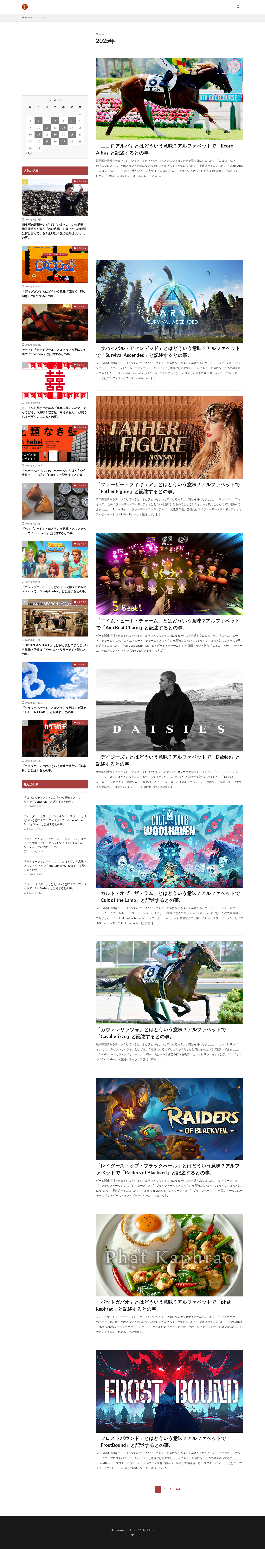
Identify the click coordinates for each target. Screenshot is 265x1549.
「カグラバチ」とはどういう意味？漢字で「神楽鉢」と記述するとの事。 (54, 768)
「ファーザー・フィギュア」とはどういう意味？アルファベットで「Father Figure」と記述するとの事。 (168, 487)
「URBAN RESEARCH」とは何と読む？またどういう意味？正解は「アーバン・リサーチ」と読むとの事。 (55, 649)
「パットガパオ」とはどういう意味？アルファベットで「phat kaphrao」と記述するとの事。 (163, 1305)
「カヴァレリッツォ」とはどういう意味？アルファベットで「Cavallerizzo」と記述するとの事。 (161, 1032)
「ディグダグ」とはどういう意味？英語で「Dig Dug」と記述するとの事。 (53, 294)
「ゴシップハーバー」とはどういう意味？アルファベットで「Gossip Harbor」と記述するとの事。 (55, 589)
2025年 (42, 17)
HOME (28, 17)
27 (63, 141)
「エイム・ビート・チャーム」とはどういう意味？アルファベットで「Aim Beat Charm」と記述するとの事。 (168, 624)
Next (178, 1489)
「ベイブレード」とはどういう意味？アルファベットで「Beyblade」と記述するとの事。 (54, 531)
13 (63, 127)
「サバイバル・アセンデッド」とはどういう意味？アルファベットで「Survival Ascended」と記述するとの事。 (168, 351)
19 (55, 134)
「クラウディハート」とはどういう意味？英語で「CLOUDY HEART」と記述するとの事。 (54, 710)
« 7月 (29, 153)
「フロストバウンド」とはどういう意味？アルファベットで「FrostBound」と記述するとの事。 (161, 1441)
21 (71, 134)
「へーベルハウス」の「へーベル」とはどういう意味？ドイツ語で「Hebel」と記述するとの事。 (54, 473)
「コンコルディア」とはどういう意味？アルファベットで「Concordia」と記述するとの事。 (55, 799)
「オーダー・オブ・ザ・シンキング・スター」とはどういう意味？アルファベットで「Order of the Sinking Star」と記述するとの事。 (55, 820)
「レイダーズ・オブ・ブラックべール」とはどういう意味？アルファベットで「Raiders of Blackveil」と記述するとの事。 (168, 1169)
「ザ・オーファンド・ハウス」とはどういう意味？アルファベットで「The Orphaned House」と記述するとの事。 (55, 865)
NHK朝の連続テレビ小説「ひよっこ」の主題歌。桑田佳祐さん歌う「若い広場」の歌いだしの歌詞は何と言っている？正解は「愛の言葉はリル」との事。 (54, 231)
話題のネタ (81, 181)
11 (46, 127)
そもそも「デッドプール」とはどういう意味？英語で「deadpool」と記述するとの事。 (54, 352)
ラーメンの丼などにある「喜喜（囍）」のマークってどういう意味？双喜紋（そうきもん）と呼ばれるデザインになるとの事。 (54, 412)
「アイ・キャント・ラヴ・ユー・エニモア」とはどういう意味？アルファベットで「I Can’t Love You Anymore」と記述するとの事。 (55, 843)
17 (38, 134)
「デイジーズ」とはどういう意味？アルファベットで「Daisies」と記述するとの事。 (168, 760)
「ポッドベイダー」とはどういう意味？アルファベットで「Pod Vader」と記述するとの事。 (55, 886)
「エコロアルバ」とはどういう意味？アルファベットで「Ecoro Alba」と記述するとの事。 (164, 149)
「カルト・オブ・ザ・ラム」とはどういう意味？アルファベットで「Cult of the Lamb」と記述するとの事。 (168, 896)
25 (46, 141)
